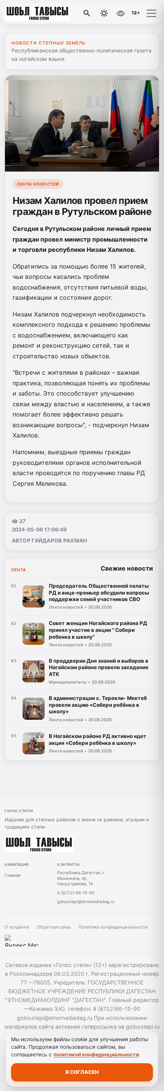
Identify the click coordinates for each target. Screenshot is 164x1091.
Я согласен (82, 1072)
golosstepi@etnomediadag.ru (85, 901)
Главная (13, 875)
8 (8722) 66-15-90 (76, 892)
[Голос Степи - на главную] (37, 13)
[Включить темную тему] (104, 13)
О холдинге (17, 927)
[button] (151, 13)
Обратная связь (54, 927)
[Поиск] (87, 13)
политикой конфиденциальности (96, 1054)
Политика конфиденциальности (113, 927)
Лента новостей (38, 184)
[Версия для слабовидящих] (120, 13)
